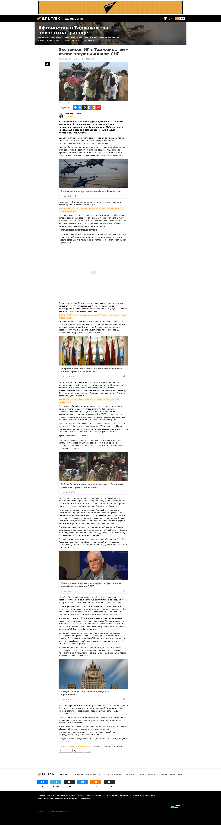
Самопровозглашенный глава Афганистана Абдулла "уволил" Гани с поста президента (91, 210)
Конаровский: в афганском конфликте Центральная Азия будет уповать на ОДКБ (91, 585)
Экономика (129, 774)
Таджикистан (78, 751)
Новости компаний (94, 795)
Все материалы (69, 116)
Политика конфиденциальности (116, 795)
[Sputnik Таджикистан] (49, 21)
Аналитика (163, 774)
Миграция (151, 774)
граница (87, 751)
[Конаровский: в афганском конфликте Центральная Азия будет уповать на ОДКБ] (93, 565)
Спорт (173, 774)
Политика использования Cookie (142, 795)
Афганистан (118, 746)
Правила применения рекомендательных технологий (57, 798)
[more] (124, 195)
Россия (107, 774)
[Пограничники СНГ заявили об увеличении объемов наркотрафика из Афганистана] (93, 350)
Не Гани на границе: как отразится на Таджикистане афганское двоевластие (89, 401)
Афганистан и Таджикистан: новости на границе (75, 746)
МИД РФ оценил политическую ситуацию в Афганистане (86, 693)
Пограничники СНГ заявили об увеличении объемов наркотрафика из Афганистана (91, 370)
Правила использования (66, 795)
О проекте (41, 795)
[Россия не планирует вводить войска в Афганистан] (93, 173)
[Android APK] (176, 806)
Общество (140, 774)
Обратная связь (85, 798)
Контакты (50, 795)
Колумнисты (97, 746)
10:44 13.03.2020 (65, 59)
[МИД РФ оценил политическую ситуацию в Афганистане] (93, 674)
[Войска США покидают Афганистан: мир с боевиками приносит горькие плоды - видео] (93, 466)
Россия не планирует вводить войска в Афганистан (91, 191)
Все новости (107, 746)
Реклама (81, 795)
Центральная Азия (65, 751)
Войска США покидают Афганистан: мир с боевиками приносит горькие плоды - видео (93, 316)
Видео (180, 774)
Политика (116, 774)
